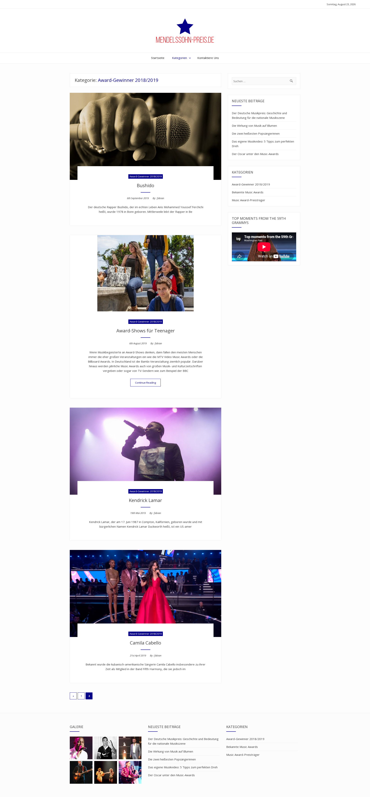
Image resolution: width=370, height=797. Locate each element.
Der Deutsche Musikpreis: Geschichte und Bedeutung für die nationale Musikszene (259, 115)
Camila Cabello (145, 642)
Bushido (145, 185)
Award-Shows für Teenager (145, 330)
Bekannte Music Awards (247, 192)
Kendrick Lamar (145, 500)
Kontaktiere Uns (208, 58)
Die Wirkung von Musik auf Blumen (254, 125)
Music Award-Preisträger (248, 200)
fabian (160, 198)
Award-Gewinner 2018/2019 (146, 176)
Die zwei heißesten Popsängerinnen (256, 133)
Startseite (157, 58)
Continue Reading (148, 382)
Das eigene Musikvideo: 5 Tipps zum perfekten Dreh (263, 143)
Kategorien (179, 58)
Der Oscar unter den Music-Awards (255, 154)
